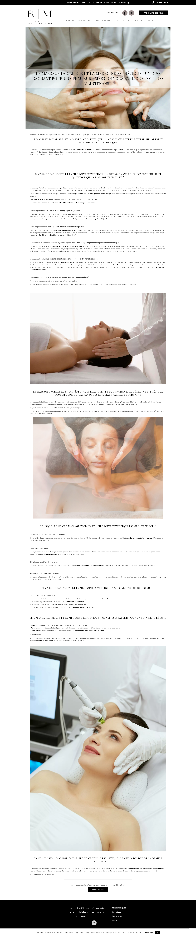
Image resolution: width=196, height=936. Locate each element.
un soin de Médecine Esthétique (48, 628)
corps (77, 404)
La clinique (68, 20)
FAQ (129, 20)
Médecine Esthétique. (128, 284)
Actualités (40, 134)
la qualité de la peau (125, 411)
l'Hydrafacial (126, 402)
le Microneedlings (92, 638)
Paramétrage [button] (148, 932)
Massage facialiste (119, 538)
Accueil (32, 134)
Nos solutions (103, 20)
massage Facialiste (50, 139)
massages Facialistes (58, 199)
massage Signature (39, 277)
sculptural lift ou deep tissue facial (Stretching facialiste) (54, 243)
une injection (40, 625)
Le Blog (138, 20)
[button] (159, 2)
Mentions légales (119, 908)
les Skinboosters (107, 638)
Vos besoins (85, 20)
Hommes (119, 20)
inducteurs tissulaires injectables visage (58, 404)
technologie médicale (45, 871)
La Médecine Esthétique (146, 391)
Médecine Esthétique (88, 139)
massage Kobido (38, 210)
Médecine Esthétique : (85, 617)
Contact (151, 20)
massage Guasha (38, 259)
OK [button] (158, 932)
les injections (63, 604)
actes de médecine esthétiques (106, 150)
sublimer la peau (149, 152)
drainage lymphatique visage (43, 226)
